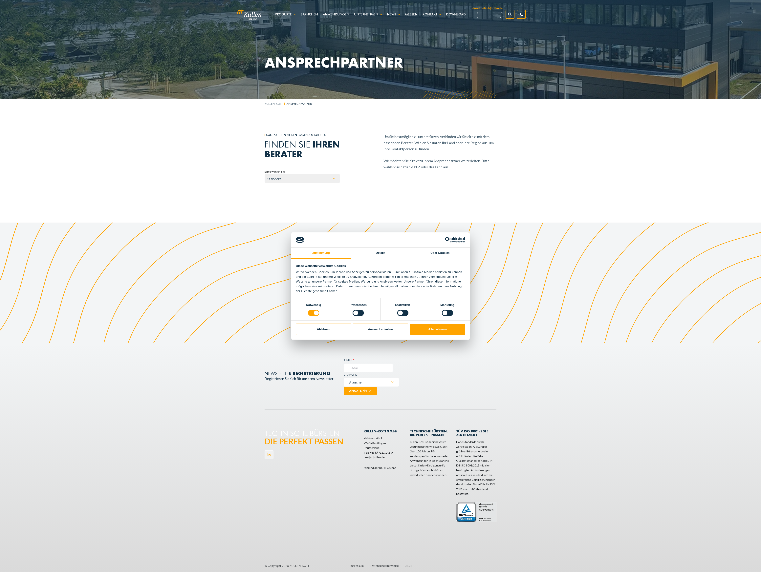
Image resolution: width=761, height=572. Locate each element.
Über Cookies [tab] (439, 253)
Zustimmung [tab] (321, 253)
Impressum (357, 565)
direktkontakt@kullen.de (487, 8)
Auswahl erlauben (380, 329)
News (391, 14)
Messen (411, 14)
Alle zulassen (437, 329)
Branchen (309, 14)
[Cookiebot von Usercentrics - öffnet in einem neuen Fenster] (448, 240)
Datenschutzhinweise (384, 565)
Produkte (283, 14)
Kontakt (430, 14)
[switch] (358, 313)
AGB (408, 565)
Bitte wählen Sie (275, 171)
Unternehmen (366, 14)
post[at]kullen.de (374, 457)
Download (456, 14)
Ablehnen (323, 329)
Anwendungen (336, 14)
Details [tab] (380, 253)
